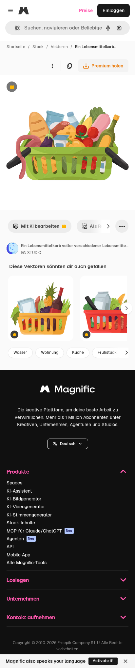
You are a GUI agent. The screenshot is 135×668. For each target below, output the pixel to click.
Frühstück (107, 352)
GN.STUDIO (31, 252)
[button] (67, 444)
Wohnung (49, 352)
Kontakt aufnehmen (31, 617)
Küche (78, 352)
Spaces (14, 483)
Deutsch (67, 443)
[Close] (125, 661)
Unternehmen (23, 598)
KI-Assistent (19, 491)
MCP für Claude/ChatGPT (39, 531)
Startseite (16, 46)
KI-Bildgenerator (24, 499)
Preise (86, 10)
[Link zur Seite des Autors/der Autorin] (12, 249)
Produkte (18, 471)
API (10, 547)
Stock (38, 46)
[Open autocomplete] (15, 28)
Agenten (20, 539)
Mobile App (18, 555)
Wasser (20, 352)
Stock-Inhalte (21, 523)
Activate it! (103, 660)
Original (42, 87)
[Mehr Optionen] (52, 65)
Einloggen (114, 10)
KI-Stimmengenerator (29, 515)
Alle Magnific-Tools (27, 563)
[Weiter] (108, 226)
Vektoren (59, 46)
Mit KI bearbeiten (36, 228)
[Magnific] (67, 391)
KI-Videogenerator (26, 507)
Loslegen (18, 579)
